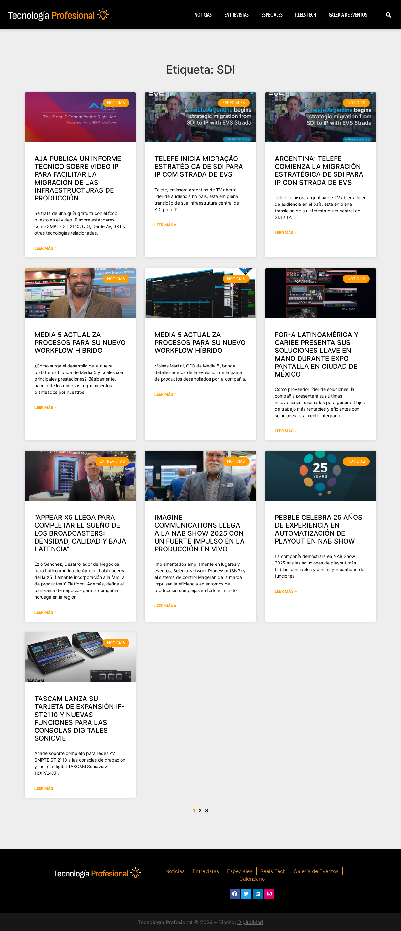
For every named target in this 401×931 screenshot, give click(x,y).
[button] (388, 15)
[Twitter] (246, 894)
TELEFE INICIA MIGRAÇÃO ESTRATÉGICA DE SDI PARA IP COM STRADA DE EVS (198, 166)
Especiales (272, 15)
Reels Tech (305, 15)
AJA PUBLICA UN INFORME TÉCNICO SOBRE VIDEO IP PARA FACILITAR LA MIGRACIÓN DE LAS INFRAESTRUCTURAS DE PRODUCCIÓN (77, 178)
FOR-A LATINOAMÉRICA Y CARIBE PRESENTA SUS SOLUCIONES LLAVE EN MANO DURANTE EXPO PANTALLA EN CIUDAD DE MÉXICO (316, 354)
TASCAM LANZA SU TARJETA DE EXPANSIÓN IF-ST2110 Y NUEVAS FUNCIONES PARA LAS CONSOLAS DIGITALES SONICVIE (79, 718)
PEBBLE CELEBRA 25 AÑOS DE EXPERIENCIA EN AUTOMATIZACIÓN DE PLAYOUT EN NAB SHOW (318, 529)
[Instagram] (269, 894)
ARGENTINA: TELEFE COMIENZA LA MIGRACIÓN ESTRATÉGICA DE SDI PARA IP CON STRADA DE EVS (319, 170)
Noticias (203, 15)
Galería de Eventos (348, 15)
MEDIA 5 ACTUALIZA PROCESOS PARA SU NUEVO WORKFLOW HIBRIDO (80, 342)
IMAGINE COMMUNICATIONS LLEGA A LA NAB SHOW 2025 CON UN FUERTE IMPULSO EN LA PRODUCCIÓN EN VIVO (199, 533)
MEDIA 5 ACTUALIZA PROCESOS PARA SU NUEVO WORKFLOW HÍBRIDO (200, 342)
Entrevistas (236, 15)
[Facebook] (235, 894)
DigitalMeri (250, 922)
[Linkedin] (258, 894)
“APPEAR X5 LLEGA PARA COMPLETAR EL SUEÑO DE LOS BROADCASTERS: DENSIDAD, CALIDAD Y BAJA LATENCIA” (80, 533)
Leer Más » (45, 248)
